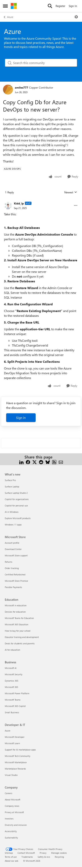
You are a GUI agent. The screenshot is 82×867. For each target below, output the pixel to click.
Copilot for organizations (17, 499)
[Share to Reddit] (41, 462)
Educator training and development (22, 637)
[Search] (50, 6)
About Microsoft (12, 799)
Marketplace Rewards (15, 768)
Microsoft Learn (12, 743)
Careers (8, 793)
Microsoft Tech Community (17, 755)
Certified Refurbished (15, 574)
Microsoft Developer (14, 736)
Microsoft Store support (16, 555)
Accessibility (11, 831)
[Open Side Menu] (5, 6)
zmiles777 (21, 87)
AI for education (12, 649)
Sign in (21, 417)
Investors (9, 818)
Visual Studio (11, 774)
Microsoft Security (13, 674)
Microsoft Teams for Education (19, 618)
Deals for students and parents (20, 643)
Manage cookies (59, 852)
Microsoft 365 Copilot (15, 706)
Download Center (13, 549)
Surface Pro (10, 480)
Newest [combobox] (70, 192)
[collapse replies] (41, 200)
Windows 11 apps (13, 524)
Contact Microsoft (26, 852)
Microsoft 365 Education (16, 624)
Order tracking (12, 568)
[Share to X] (34, 462)
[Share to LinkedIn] (21, 462)
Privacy (43, 852)
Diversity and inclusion (16, 824)
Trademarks (27, 856)
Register (60, 6)
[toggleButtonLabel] (76, 17)
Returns (8, 561)
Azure (10, 16)
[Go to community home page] (14, 6)
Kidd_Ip (19, 203)
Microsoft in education (15, 605)
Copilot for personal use (16, 505)
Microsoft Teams (12, 699)
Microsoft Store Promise (16, 580)
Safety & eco (44, 856)
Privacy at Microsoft (14, 812)
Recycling (59, 856)
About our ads (11, 860)
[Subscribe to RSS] (54, 462)
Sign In (73, 6)
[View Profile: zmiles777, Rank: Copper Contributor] (8, 90)
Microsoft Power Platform (17, 693)
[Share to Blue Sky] (48, 462)
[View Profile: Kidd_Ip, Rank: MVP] (8, 205)
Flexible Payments (13, 587)
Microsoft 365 (11, 687)
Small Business (12, 712)
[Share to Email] (61, 462)
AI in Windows (12, 511)
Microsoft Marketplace (16, 762)
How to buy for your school (17, 630)
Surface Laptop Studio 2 (16, 492)
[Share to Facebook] (28, 462)
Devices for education (15, 611)
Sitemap (9, 852)
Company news (12, 805)
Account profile (12, 542)
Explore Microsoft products (18, 518)
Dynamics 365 (11, 680)
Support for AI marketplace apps (20, 749)
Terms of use (11, 856)
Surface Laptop (12, 486)
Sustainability (11, 837)
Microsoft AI (11, 667)
